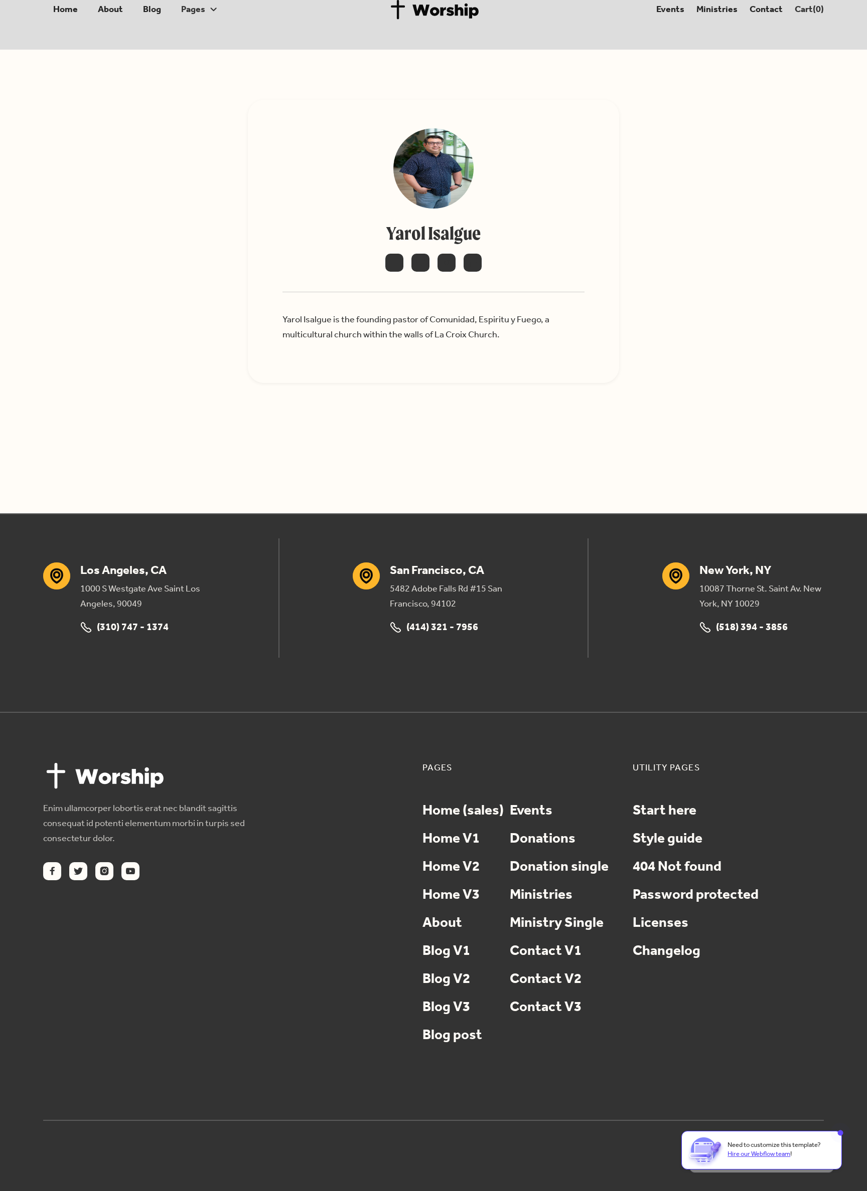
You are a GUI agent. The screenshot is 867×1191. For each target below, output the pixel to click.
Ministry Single (557, 923)
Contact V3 (546, 1008)
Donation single (559, 867)
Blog (152, 10)
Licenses (660, 923)
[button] (199, 10)
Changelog (666, 951)
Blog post (452, 1036)
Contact (764, 10)
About (110, 10)
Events (668, 10)
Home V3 (451, 895)
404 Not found (677, 867)
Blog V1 (446, 951)
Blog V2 (446, 979)
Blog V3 (446, 1008)
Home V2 (451, 867)
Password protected (696, 895)
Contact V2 (546, 979)
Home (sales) (463, 811)
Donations (542, 839)
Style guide (667, 839)
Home (65, 10)
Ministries (715, 10)
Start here (664, 811)
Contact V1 (546, 951)
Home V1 (451, 839)
